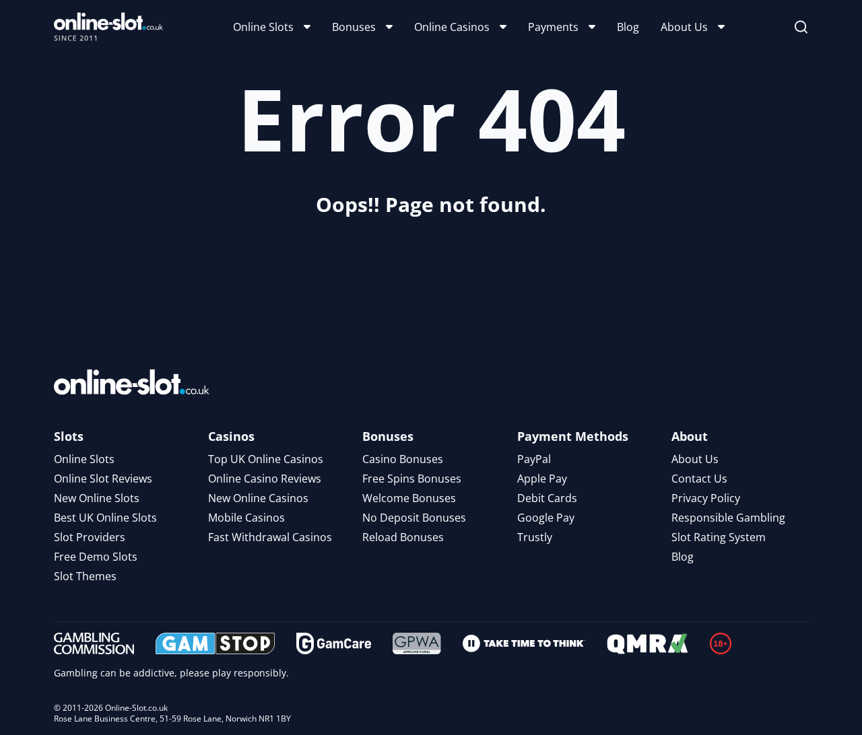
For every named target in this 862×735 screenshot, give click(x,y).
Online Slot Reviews (103, 478)
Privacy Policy (705, 498)
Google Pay (545, 517)
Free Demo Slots (95, 556)
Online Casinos (452, 27)
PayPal (534, 459)
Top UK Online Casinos (265, 459)
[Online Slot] (108, 27)
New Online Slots (96, 498)
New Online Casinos (258, 498)
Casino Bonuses (402, 459)
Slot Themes (85, 576)
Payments (553, 27)
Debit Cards (547, 498)
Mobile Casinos (246, 517)
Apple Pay (542, 478)
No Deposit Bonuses (414, 517)
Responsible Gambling (728, 517)
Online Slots (263, 27)
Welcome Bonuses (409, 498)
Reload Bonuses (403, 537)
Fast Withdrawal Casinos (270, 537)
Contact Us (699, 478)
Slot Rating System (718, 537)
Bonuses (354, 27)
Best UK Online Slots (105, 517)
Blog (628, 27)
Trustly (534, 537)
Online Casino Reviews (264, 478)
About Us (684, 27)
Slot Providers (89, 537)
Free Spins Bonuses (411, 478)
